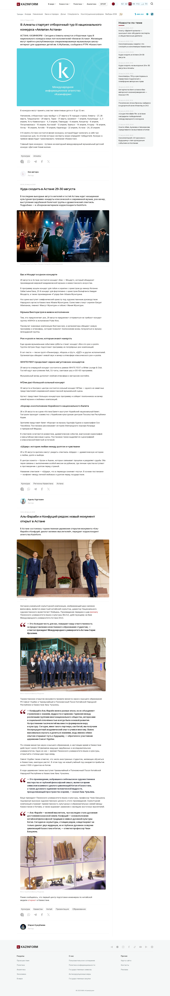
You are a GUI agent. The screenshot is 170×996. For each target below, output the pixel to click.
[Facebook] (42, 162)
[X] (48, 162)
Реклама (124, 969)
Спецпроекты (73, 14)
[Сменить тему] (114, 4)
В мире (20, 978)
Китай (49, 909)
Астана (60, 483)
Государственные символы (80, 969)
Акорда (28, 14)
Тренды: (20, 14)
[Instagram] (22, 162)
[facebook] (129, 947)
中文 (138, 4)
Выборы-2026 (111, 14)
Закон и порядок (52, 14)
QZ (126, 4)
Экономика (21, 974)
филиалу (94, 612)
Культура (25, 156)
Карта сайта (126, 960)
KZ (122, 4)
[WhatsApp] (29, 162)
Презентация (62, 909)
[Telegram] (35, 162)
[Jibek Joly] (140, 14)
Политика (21, 965)
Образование (79, 909)
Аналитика (91, 4)
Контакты (125, 965)
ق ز (142, 4)
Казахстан (38, 909)
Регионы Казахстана (43, 483)
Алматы (37, 156)
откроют (32, 900)
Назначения (38, 14)
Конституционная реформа (92, 14)
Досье (63, 14)
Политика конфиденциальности (82, 965)
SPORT (103, 4)
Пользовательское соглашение (82, 960)
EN (134, 4)
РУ (130, 4)
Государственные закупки (80, 978)
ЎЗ (146, 4)
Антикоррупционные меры (80, 974)
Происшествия (23, 960)
